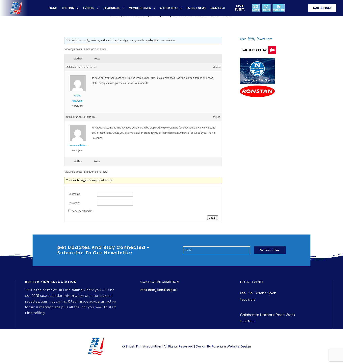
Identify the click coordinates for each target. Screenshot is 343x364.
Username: (74, 194)
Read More (247, 300)
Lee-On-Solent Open (258, 293)
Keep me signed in (82, 211)
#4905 (216, 117)
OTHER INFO (168, 8)
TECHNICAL (111, 8)
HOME (53, 8)
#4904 (216, 67)
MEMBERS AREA (140, 8)
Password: (74, 203)
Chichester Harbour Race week (267, 314)
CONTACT (218, 8)
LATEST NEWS (196, 8)
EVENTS (88, 8)
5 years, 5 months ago (137, 40)
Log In (212, 217)
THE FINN (67, 8)
